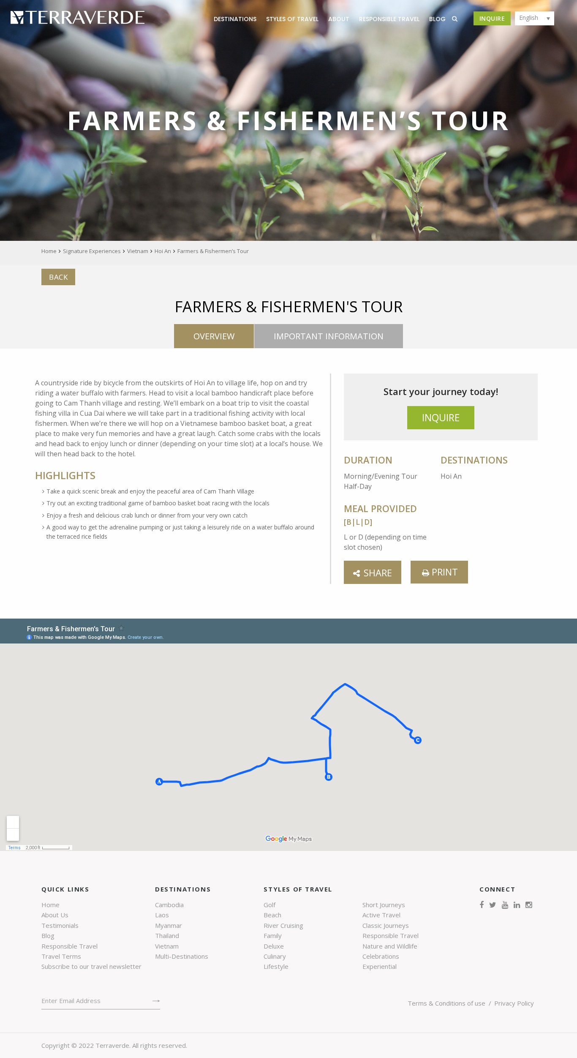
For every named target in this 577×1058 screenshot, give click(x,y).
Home (50, 904)
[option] (288, 120)
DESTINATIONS (235, 19)
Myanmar (168, 925)
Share (378, 572)
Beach (272, 915)
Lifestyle (276, 966)
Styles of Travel (292, 19)
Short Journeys (383, 904)
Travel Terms (61, 956)
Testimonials (60, 925)
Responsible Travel (389, 19)
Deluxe (274, 946)
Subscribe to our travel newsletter (91, 966)
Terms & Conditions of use (446, 1003)
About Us (54, 915)
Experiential (379, 966)
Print (443, 571)
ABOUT (338, 19)
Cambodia (169, 904)
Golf (269, 904)
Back (58, 277)
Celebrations (380, 956)
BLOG (437, 19)
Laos (162, 915)
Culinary (275, 956)
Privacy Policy (514, 1003)
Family (273, 935)
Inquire (492, 18)
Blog (47, 935)
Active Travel (381, 915)
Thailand (167, 935)
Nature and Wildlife (389, 946)
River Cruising (283, 925)
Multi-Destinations (181, 956)
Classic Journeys (385, 925)
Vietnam (167, 946)
